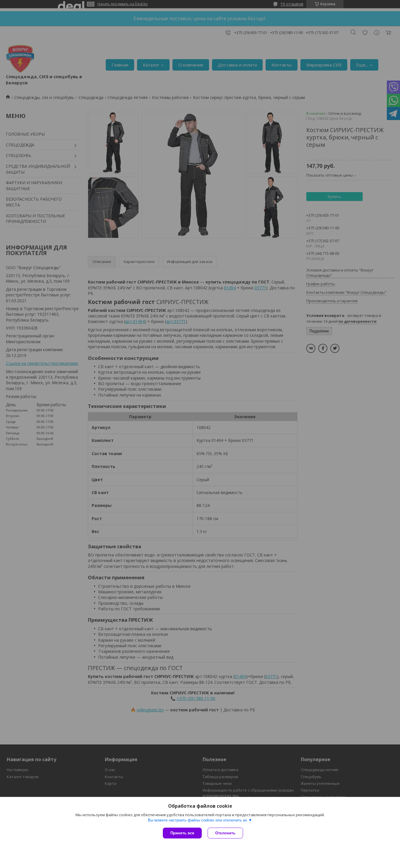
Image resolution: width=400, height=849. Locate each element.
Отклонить (225, 833)
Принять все (182, 833)
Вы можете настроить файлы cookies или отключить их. (198, 820)
